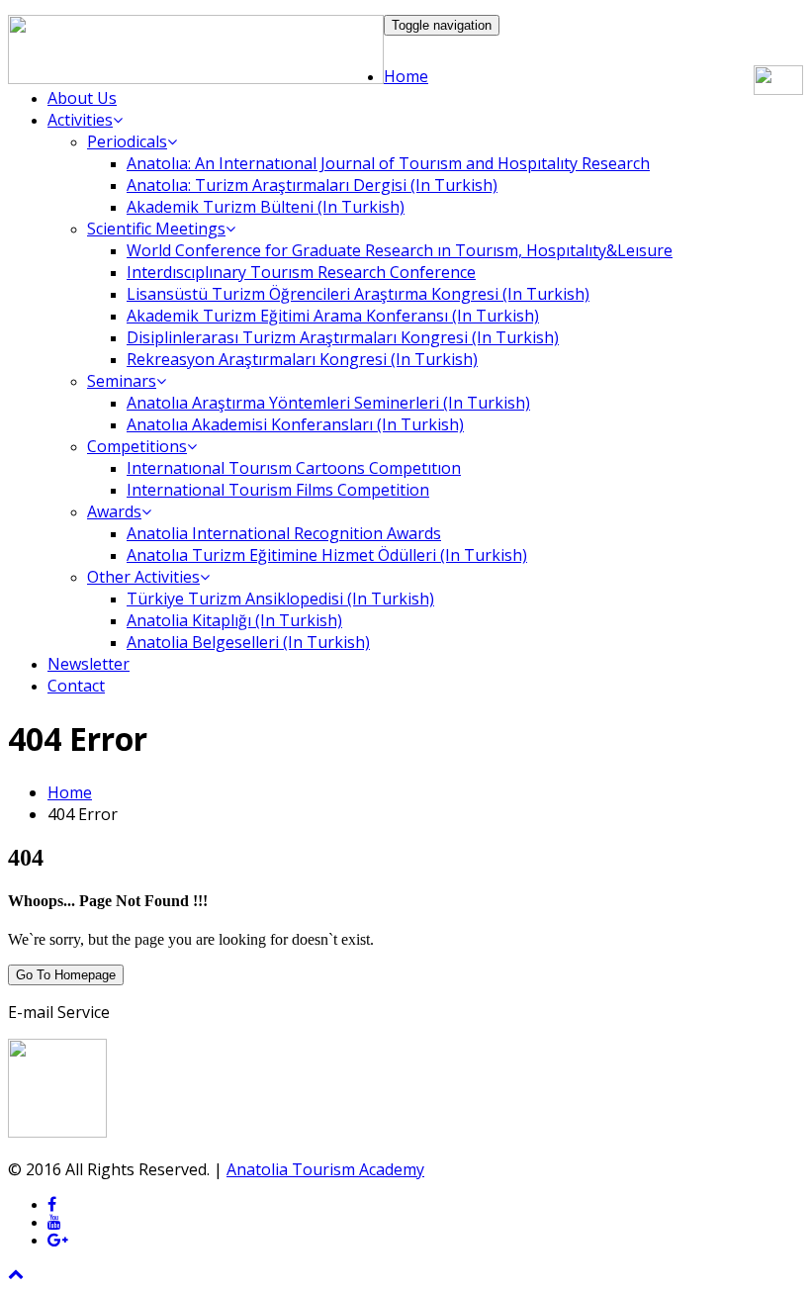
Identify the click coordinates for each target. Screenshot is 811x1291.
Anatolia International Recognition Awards (284, 533)
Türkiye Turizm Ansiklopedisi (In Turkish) (280, 598)
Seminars (121, 381)
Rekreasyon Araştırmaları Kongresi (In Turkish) (302, 359)
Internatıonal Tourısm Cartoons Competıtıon (294, 468)
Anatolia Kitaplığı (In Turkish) (234, 620)
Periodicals (127, 141)
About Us (82, 98)
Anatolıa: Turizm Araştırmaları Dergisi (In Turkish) (312, 185)
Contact (76, 685)
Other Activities (143, 577)
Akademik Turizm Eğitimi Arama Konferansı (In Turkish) (333, 315)
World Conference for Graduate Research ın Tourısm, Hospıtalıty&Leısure (400, 250)
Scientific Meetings (156, 228)
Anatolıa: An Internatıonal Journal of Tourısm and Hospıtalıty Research (388, 163)
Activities (80, 120)
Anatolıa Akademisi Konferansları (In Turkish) (295, 424)
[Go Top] (16, 1273)
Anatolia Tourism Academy (325, 1169)
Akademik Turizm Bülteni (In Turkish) (266, 207)
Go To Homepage (66, 975)
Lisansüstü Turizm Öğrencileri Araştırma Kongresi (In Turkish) (358, 294)
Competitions (137, 446)
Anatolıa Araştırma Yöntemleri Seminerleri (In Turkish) (328, 403)
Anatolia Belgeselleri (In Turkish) (248, 642)
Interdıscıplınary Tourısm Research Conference (301, 272)
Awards (114, 511)
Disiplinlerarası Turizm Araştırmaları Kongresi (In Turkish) (343, 337)
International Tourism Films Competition (278, 490)
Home (406, 76)
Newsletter (88, 664)
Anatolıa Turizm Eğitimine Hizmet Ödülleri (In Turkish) (327, 555)
